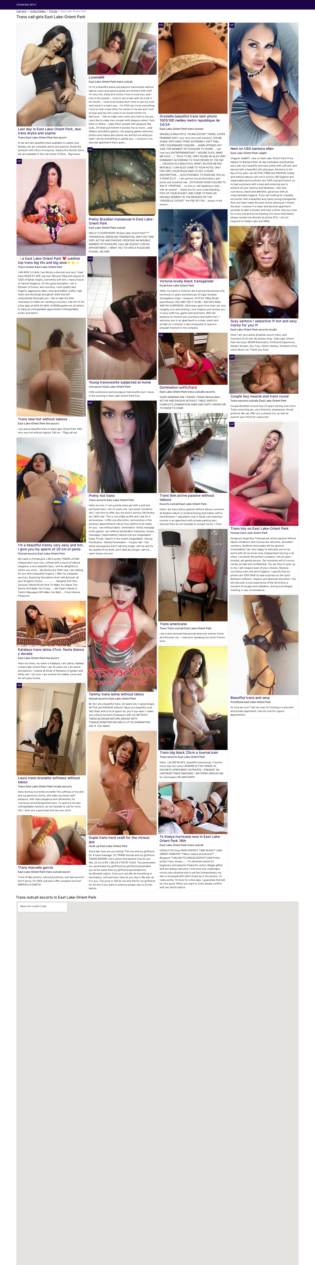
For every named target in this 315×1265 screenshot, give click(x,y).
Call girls (21, 11)
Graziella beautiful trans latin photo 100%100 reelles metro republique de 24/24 (190, 120)
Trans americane (173, 624)
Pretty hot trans (102, 496)
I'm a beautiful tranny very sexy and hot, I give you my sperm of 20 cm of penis (51, 547)
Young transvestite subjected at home (120, 382)
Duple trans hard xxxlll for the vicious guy (119, 840)
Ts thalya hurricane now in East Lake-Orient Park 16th (190, 839)
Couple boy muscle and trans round (260, 396)
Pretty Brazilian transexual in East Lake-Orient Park (121, 221)
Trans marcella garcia (35, 867)
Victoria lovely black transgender (187, 281)
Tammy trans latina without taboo (116, 694)
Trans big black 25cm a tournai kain (189, 752)
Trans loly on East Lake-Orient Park (260, 528)
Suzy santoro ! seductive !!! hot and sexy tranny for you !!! (264, 323)
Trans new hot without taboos (42, 419)
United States (38, 11)
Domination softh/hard (178, 387)
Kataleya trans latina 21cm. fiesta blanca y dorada (51, 651)
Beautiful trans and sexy (250, 698)
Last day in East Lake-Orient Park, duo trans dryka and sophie (49, 131)
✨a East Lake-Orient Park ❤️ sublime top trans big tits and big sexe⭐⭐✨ (49, 260)
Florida (53, 11)
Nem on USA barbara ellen (252, 149)
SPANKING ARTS (26, 4)
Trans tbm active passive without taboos (187, 497)
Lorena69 (96, 77)
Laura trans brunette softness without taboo (49, 780)
